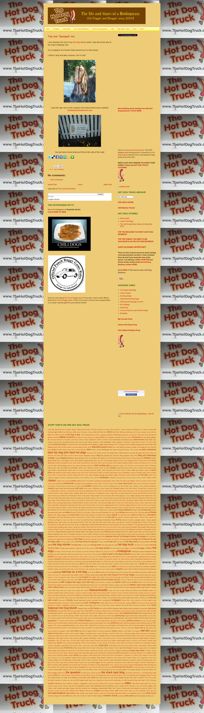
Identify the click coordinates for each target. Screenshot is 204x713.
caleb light (59, 468)
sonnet (95, 653)
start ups (61, 658)
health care (141, 532)
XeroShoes (83, 696)
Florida (153, 512)
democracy (56, 495)
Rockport (153, 636)
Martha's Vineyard (150, 587)
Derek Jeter (81, 495)
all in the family (145, 437)
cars (133, 470)
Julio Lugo (89, 569)
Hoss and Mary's (151, 536)
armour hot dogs (59, 444)
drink (154, 500)
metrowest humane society (107, 595)
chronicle (113, 477)
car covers (79, 470)
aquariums (127, 442)
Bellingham (105, 450)
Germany (50, 524)
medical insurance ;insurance (72, 593)
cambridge (73, 468)
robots (142, 636)
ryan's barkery (112, 640)
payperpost (52, 620)
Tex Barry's (84, 665)
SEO (67, 645)
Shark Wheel (113, 645)
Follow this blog (131, 394)
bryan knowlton (123, 463)
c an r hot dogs (128, 465)
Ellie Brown (79, 505)
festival (68, 512)
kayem (119, 569)
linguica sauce (66, 580)
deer (139, 493)
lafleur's (81, 575)
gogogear (141, 524)
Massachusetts (98, 590)
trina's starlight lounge (121, 677)
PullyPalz (103, 628)
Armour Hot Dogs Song (127, 325)
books (124, 458)
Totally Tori (149, 675)
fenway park (146, 510)
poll (125, 623)
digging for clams (124, 495)
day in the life (135, 491)
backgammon (139, 444)
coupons (51, 488)
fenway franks (136, 510)
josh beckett (62, 569)
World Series (151, 693)
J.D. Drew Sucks (106, 561)
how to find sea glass (95, 554)
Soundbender (102, 653)
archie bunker (135, 442)
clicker (59, 481)
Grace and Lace (107, 527)
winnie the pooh (151, 691)
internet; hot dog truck (105, 559)
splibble (65, 655)
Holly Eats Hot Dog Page (129, 299)
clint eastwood (66, 481)
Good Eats (124, 307)
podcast (91, 623)
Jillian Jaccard (149, 564)
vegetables (76, 683)
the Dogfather (81, 667)
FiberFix (78, 512)
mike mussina (88, 598)
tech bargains (135, 662)
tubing (65, 680)
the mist (71, 669)
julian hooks (70, 569)
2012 (109, 432)
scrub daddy (146, 643)
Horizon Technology (137, 536)
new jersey (143, 608)
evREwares (108, 507)
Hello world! (124, 218)
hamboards (139, 529)
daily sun (58, 491)
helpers (90, 534)
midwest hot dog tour (54, 598)
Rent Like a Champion (123, 633)
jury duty (95, 569)
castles (78, 472)
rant (141, 628)
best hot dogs (78, 452)
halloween (132, 529)
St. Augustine (126, 655)
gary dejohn (59, 522)
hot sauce (104, 551)
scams (59, 643)
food (68, 515)
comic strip (51, 483)
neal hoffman (104, 608)
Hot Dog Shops (126, 296)
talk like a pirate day (107, 662)
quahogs (112, 628)
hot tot (110, 551)
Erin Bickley (51, 507)
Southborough (111, 653)
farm (85, 510)
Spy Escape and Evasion (106, 655)
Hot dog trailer (95, 545)
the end (89, 667)
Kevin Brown (91, 572)
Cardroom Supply (95, 470)
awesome (128, 444)
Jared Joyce (129, 561)
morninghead (106, 600)
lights (148, 577)
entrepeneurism (110, 505)
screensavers (138, 643)
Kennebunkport (151, 569)
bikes (147, 453)
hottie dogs (67, 554)
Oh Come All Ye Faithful (94, 613)
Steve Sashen (127, 658)
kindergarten (112, 572)
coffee (113, 481)
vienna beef (144, 683)
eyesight (138, 507)
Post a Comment (56, 180)
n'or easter (80, 605)
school (83, 643)
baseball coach (106, 447)
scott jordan (111, 643)
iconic (105, 557)
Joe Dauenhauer (74, 566)
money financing (79, 600)
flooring (146, 512)
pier (141, 620)
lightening (143, 577)
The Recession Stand (88, 673)
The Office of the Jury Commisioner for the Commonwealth (106, 669)
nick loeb (95, 611)
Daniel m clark (65, 491)
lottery (70, 585)
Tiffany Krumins (91, 675)
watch (122, 686)
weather (150, 686)
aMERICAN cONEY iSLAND (98, 440)
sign (121, 648)
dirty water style (64, 498)
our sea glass (152, 615)
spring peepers (83, 655)
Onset (109, 615)
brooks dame (72, 463)
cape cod (136, 468)
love (73, 585)
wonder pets (103, 693)
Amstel (110, 440)
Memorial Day (134, 593)
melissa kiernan (101, 593)
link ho (81, 580)
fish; (110, 512)
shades (75, 645)
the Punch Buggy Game (74, 298)
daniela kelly (75, 491)
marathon (101, 587)
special (54, 655)
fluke (54, 515)
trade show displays (71, 677)
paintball (96, 618)
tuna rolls (70, 680)
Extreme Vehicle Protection (126, 507)
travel (93, 677)
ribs (74, 636)
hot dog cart (136, 539)
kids (97, 572)
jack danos (115, 561)
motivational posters (54, 603)
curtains (121, 488)
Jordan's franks (53, 569)
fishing (122, 512)
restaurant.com (144, 633)
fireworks (105, 512)
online (95, 615)
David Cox (101, 491)
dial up (103, 495)
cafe (54, 468)
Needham (116, 608)
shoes (75, 648)
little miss (90, 582)
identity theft (111, 557)
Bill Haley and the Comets (69, 455)
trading (80, 677)
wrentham (51, 696)
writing (64, 696)
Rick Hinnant (88, 636)
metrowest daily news (89, 595)
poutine (143, 623)
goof (56, 527)
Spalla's (149, 653)
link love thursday (106, 580)
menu (50, 595)
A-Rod (83, 435)
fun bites (70, 520)
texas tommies (114, 665)
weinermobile (103, 688)
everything (88, 507)
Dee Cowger (110, 493)
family (68, 510)
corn (141, 486)
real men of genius (85, 631)
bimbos (81, 455)
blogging (63, 458)
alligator (153, 437)
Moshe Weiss (126, 600)
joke (114, 566)
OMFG (77, 615)
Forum (142, 29)
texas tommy (124, 665)
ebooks (114, 503)
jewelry (132, 564)
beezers (94, 450)
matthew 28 (128, 590)
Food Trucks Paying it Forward (91, 515)
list (59, 582)
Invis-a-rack (152, 559)
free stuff (111, 517)
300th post (123, 432)
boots (138, 458)
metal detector (71, 595)
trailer (89, 677)
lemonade (117, 577)
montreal (95, 600)
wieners (112, 691)
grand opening (126, 527)
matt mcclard (120, 590)
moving (82, 603)
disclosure (73, 498)
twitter (91, 680)
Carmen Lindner (126, 470)
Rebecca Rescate (98, 631)
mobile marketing (139, 598)
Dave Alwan (94, 491)
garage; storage (146, 520)
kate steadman (111, 569)
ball (62, 447)
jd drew (67, 564)
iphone (57, 561)
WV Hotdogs (125, 304)
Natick (153, 605)
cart (136, 470)
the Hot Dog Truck (106, 667)
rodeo (57, 638)
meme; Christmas (123, 593)
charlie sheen (146, 472)
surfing (145, 660)
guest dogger (87, 529)
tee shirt (59, 665)
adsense (103, 435)
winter (72, 693)
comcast (149, 481)
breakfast (131, 460)
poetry (96, 623)
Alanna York (91, 437)
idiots (117, 557)
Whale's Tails (152, 688)
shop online (82, 648)
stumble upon (67, 660)
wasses (117, 686)
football (114, 515)
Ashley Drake (78, 444)
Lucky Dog (82, 585)
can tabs (106, 468)
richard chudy (79, 636)
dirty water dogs (53, 498)
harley (102, 532)
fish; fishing (115, 512)
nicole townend (126, 611)
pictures (137, 620)
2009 (97, 432)
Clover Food (85, 481)
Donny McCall (110, 500)
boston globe (74, 460)
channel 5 (133, 472)
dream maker (138, 500)
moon (100, 600)
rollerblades (92, 638)
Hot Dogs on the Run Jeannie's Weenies (88, 551)
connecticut (145, 483)
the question (73, 672)
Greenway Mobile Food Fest (56, 529)
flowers (50, 515)
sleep (63, 650)
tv (78, 680)
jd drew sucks (74, 564)
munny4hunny (121, 603)
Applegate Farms (110, 442)
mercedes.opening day (59, 595)
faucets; (105, 510)
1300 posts (69, 432)
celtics (120, 472)
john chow (90, 566)
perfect (108, 620)
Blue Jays (88, 458)
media (61, 593)
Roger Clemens (64, 638)
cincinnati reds (120, 477)
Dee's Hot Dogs (120, 493)
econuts (141, 503)
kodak (149, 572)
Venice (106, 683)
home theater (80, 536)
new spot (60, 611)
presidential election (68, 625)
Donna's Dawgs (100, 500)
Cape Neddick (52, 470)
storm (150, 658)
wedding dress (86, 688)
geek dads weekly (101, 522)
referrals (76, 633)
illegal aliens (134, 557)
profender (51, 628)
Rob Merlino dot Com (124, 636)
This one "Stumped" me (61, 36)
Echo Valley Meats (127, 503)
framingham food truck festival (58, 517)
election (65, 505)
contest (87, 486)
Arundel (70, 444)
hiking (123, 534)
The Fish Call (96, 667)
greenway (153, 527)
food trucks (75, 515)
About (135, 29)
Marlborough (140, 587)
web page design (68, 688)
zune (152, 696)
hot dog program (144, 542)
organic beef (129, 615)
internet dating (81, 559)
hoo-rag (93, 536)
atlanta (90, 444)
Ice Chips (99, 557)
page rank (87, 618)
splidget (70, 655)
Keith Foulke (133, 569)
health (135, 532)
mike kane (72, 598)
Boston (147, 458)
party (146, 618)
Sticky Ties (136, 658)
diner (143, 495)
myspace (73, 605)
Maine (133, 585)
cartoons (146, 470)
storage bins (144, 658)
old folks (116, 613)
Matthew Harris (137, 590)
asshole (85, 444)
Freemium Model (128, 517)
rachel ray (124, 628)
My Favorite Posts (125, 319)
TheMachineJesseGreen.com (79, 110)
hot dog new (121, 542)
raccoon (117, 628)
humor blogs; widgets (60, 557)
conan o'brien (97, 483)
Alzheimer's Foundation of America (68, 440)
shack (71, 645)
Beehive (83, 450)
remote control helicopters (100, 633)
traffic (84, 677)
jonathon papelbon (150, 566)
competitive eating (79, 483)
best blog (138, 450)
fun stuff (84, 520)
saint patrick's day (123, 640)
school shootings (91, 643)
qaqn (107, 628)
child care (134, 475)
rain (132, 628)
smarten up (94, 650)
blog (98, 455)
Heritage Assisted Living (100, 534)
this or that (61, 675)
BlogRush (70, 458)
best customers (149, 449)
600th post (58, 435)
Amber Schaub (84, 440)
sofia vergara (64, 653)
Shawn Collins (133, 645)
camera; (90, 468)
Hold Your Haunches (138, 534)
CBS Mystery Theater (126, 208)
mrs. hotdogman (92, 603)
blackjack (87, 455)
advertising (117, 435)
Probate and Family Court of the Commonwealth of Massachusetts (133, 625)
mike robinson (97, 598)
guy (117, 529)
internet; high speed (92, 559)
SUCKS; (83, 660)
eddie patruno (148, 503)
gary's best (66, 522)
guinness (109, 529)
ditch (97, 498)
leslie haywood (134, 577)
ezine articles (145, 507)
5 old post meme (146, 432)
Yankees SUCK (110, 695)
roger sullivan (74, 638)
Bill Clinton (57, 455)
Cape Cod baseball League (147, 468)
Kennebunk (141, 569)
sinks (145, 648)
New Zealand (85, 611)
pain (92, 618)
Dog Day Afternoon (132, 498)
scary (64, 643)
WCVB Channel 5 (130, 686)
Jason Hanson (137, 561)
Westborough (126, 688)
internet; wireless (130, 559)
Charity (139, 472)
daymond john (144, 491)
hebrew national (53, 534)
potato (138, 623)
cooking (111, 486)
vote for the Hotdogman (77, 686)
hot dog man (111, 542)
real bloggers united (64, 631)
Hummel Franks (150, 554)
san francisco (134, 640)
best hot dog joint (58, 452)
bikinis (152, 453)
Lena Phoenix (125, 577)
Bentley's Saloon (129, 450)
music (133, 603)
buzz (92, 465)
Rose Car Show (117, 638)
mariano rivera (108, 587)
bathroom (123, 447)
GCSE (86, 522)
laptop (97, 575)
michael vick (129, 595)
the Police (149, 669)
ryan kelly (104, 640)
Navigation (56, 29)
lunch (88, 585)
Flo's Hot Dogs (139, 512)
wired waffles (89, 693)
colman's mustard (140, 481)
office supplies (81, 613)
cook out (105, 486)
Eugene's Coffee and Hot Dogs (71, 507)
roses (125, 638)
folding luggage (62, 515)
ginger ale (88, 524)
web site (78, 688)
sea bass (50, 645)
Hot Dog (78, 539)
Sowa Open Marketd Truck (138, 653)
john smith (108, 566)
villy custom (152, 683)
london (140, 582)
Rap (147, 628)
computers (89, 483)
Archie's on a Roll (146, 442)
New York (67, 611)
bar (65, 447)
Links (112, 29)
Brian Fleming (138, 460)
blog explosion (125, 455)
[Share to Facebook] (60, 166)
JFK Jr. (137, 564)
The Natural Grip (80, 669)
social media (52, 653)
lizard (113, 582)
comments (58, 483)
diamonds (108, 495)
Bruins (96, 463)
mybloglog (65, 605)
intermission (66, 559)
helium (85, 534)
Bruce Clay (89, 463)
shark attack (94, 645)
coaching (97, 481)
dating (88, 491)
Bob (99, 458)
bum (52, 465)
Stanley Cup (146, 655)
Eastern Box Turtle (95, 503)
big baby (132, 453)
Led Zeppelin (84, 577)
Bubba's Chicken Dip (134, 463)
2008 (94, 432)
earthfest (86, 503)
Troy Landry (152, 677)
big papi (138, 453)
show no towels (91, 648)
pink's (154, 620)
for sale (120, 515)
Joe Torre (82, 566)
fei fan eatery (113, 510)
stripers (56, 660)
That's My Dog (148, 665)
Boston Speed (83, 460)
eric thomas (152, 505)
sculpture (61, 169)
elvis (84, 505)
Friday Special (149, 517)
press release (80, 625)
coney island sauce (125, 483)
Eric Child (119, 505)
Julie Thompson (80, 569)
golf (145, 524)
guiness (102, 529)
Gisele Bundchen (100, 524)
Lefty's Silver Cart (102, 577)
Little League (66, 582)
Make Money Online (123, 29)
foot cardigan (107, 515)
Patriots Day (152, 618)
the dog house (71, 667)
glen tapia (110, 524)
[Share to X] (58, 166)
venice (101, 683)
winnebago (142, 691)
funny (118, 520)
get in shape (57, 524)
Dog (123, 498)
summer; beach (108, 660)
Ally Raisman (52, 440)
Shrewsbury (99, 648)
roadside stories (103, 636)
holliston (153, 534)
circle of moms (141, 477)
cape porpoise (62, 470)
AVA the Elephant (119, 444)
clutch (92, 481)
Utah (143, 680)
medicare (85, 593)
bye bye (112, 465)
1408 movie (76, 432)
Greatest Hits (66, 29)
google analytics (68, 527)
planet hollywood (69, 623)
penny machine (96, 620)
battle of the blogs (138, 447)
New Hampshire (134, 608)
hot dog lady (102, 542)
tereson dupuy (73, 665)
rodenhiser (51, 638)
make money (141, 585)
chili (138, 475)
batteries (129, 447)
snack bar (107, 650)
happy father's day (82, 532)
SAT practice (143, 640)
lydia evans (94, 585)
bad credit (152, 444)
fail (49, 510)
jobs (67, 566)
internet (73, 559)
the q (63, 673)
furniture (125, 520)
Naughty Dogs (82, 608)
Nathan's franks (146, 605)
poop (128, 623)
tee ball (53, 665)
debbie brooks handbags (71, 493)
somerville (85, 653)
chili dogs (144, 475)
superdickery (125, 660)
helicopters (79, 534)
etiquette (58, 507)
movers (72, 603)
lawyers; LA (51, 577)
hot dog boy (115, 539)
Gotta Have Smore (96, 527)
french (142, 517)
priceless (101, 625)
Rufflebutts (152, 638)
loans (117, 582)
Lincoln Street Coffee (54, 580)
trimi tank (111, 677)
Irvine (70, 561)
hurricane (75, 557)
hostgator (51, 539)
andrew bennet (139, 440)
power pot (149, 623)
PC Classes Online (63, 620)
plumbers (85, 623)
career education (107, 470)
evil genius (101, 507)
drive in (50, 503)
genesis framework (126, 522)
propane (74, 628)
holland (148, 534)
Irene (66, 561)
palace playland (104, 618)
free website (119, 517)
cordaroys (136, 486)
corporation (146, 486)
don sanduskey (80, 500)
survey (150, 660)
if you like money (125, 557)
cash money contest (69, 472)
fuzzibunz (131, 520)
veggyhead (83, 683)
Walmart (104, 686)
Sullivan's (89, 660)
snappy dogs (134, 650)
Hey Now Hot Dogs (114, 534)
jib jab (142, 564)
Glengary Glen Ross (119, 524)
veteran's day (119, 683)
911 (63, 435)
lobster (129, 582)
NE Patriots (95, 608)
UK (112, 680)
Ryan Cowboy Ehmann (93, 640)
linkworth (54, 582)
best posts (90, 453)
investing (146, 559)
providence (89, 628)
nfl (90, 611)
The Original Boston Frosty (136, 669)
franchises (72, 517)
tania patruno (118, 662)
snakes (118, 650)
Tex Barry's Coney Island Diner (98, 665)
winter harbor (79, 693)
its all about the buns (94, 561)
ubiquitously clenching (103, 680)
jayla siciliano (60, 564)
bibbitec (116, 453)
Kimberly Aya (103, 572)
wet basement (135, 688)
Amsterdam (116, 440)
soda (57, 653)
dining (147, 495)
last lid (141, 575)
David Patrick (118, 491)
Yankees (100, 696)
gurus (114, 529)
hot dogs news (70, 551)
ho (126, 534)
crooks (90, 488)
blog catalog (105, 455)
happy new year (94, 532)
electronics (71, 505)
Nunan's (60, 613)
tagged (97, 662)
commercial (68, 483)
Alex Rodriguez (109, 437)
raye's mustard (52, 631)
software (70, 653)
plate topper (78, 623)
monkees (88, 600)
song (91, 653)
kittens (137, 572)
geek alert (92, 522)
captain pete (71, 470)
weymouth (144, 688)
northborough (52, 613)
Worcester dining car (122, 693)
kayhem (125, 569)
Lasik (137, 575)
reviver (62, 636)
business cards (86, 465)
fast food (90, 510)
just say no (102, 569)
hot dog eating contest (68, 542)
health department (150, 532)
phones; (123, 620)
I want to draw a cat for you (87, 557)
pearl (76, 620)
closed (73, 481)
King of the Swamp (122, 572)
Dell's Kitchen (148, 493)
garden (153, 520)
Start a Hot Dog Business (81, 29)
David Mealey (109, 491)
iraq (63, 561)
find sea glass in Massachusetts (92, 512)
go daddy (129, 524)
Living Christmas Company (102, 582)
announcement (57, 442)
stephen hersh (86, 658)
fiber (74, 512)
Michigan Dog (144, 595)
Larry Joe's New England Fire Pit (111, 575)
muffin (114, 603)
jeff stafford (92, 564)
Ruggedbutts (52, 640)
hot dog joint (93, 542)
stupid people (76, 660)
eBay (109, 503)
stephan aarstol (76, 658)
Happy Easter (71, 532)
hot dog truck (126, 544)
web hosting (57, 688)
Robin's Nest (136, 636)
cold (128, 481)
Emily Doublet (91, 505)
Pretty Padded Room (91, 625)
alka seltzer (128, 437)
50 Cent (153, 432)
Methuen (79, 595)
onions (91, 615)
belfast (99, 450)
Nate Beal (125, 605)
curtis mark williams (131, 488)
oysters (81, 618)
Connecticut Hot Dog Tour (134, 150)
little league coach (79, 582)
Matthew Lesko (148, 590)
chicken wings (113, 475)
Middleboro (152, 595)
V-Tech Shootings (150, 680)
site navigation (151, 648)
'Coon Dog (51, 429)
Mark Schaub (124, 587)
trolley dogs (133, 677)
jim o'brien (55, 566)
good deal (150, 524)
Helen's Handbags (69, 534)
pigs (150, 620)
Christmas (104, 477)
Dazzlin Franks (59, 493)
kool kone (55, 575)
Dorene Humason (120, 500)
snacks (113, 650)
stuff (60, 660)
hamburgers (148, 529)
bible (120, 453)
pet (112, 620)
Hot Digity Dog (69, 539)
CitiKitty (149, 477)
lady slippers (75, 575)
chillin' (150, 475)
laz (57, 577)
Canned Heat (128, 468)
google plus (77, 527)
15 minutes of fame (87, 432)
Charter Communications (59, 475)
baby (133, 444)
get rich (64, 524)
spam (154, 653)
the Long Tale (149, 667)
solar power (78, 653)
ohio (104, 613)
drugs (69, 503)
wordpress (133, 693)
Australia (111, 444)
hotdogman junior (138, 551)
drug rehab (63, 503)
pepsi (103, 620)
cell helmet (106, 472)
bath (117, 447)
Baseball (96, 447)
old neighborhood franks (129, 613)
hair (122, 529)
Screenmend (129, 643)
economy (136, 503)
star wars (153, 655)
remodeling (88, 633)
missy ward (121, 598)
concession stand (107, 483)
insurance (58, 559)
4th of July (137, 432)
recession (107, 631)
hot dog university (89, 548)
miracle (110, 598)
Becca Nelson (76, 450)
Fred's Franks (96, 517)
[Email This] (54, 166)
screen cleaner (120, 643)
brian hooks (147, 460)
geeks (110, 522)
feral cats (62, 512)
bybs (108, 465)
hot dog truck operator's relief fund (71, 548)
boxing (91, 460)
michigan (136, 595)
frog (54, 520)
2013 (114, 432)
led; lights (92, 577)
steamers (68, 658)
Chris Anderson (85, 477)
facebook (153, 507)
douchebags (130, 500)
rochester (147, 636)
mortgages (116, 600)
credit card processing (66, 488)
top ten (138, 675)
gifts (83, 524)
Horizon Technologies (121, 536)
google (60, 527)
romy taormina (107, 638)
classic (52, 480)
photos (130, 620)
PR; (55, 625)
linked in (153, 580)
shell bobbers (143, 645)
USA (125, 680)
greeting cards (70, 529)
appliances (120, 442)
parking (130, 618)
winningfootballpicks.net (59, 693)
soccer (154, 650)
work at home (141, 693)
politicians (114, 623)
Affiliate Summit (66, 437)
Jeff (80, 564)
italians (84, 561)
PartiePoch (136, 618)
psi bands (96, 628)
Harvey (107, 532)
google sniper (85, 527)
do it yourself (104, 498)
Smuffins (101, 650)
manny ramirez (80, 587)
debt (81, 493)
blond (76, 458)
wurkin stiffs (72, 696)
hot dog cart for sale (148, 539)
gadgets (137, 520)
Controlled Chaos (97, 486)
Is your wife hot (76, 561)
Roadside (123, 313)
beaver (69, 450)
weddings (94, 688)
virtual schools (57, 686)
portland (133, 623)
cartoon (141, 470)
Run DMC (77, 640)
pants (112, 618)
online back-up (102, 615)
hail (120, 529)
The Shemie (129, 673)
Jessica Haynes (124, 564)
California (66, 468)
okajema (110, 613)
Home (48, 29)
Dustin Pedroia (78, 503)
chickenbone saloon (124, 475)
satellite (150, 640)
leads (72, 577)
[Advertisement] (136, 55)
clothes (78, 481)
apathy (101, 442)
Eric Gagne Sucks (128, 505)
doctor (111, 498)
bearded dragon (62, 450)
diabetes (97, 495)
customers (150, 488)
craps (57, 488)
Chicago (96, 475)
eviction (94, 507)
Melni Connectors (112, 593)
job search (62, 566)
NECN (110, 608)
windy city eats (133, 691)
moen (147, 598)
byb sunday (100, 465)
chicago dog (103, 475)
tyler (94, 680)
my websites (58, 605)
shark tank (103, 645)
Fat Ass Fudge (98, 510)
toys (62, 677)
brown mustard (81, 463)
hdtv (126, 532)
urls (123, 680)
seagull (63, 645)
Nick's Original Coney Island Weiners (109, 611)
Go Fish (135, 524)
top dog (132, 675)
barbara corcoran (72, 447)
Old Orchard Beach (145, 613)
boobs (119, 458)
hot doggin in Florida (129, 548)
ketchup (57, 572)
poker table (106, 623)
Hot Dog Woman (115, 548)
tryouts (57, 680)
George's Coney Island (149, 522)
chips (56, 477)
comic (154, 481)
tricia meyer (103, 677)
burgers (78, 465)
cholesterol (69, 477)
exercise (115, 507)
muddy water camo (106, 603)
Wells (110, 688)
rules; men (69, 640)
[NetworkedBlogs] (131, 392)
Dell (142, 493)
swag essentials (68, 662)
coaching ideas (106, 481)
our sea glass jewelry (54, 618)
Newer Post (52, 184)
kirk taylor (131, 572)
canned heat (120, 468)
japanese (122, 561)
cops (130, 486)
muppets (128, 603)
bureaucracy (71, 465)
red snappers (136, 631)
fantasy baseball (79, 510)
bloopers (82, 458)
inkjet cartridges (151, 557)
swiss (85, 662)
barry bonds (87, 447)
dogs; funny (56, 500)
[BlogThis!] (56, 166)
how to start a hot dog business (116, 554)
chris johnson (95, 477)
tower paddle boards (54, 677)
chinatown (51, 477)
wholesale (51, 691)
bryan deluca (113, 463)
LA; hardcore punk (64, 575)
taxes (129, 662)
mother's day (151, 600)
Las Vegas (130, 575)
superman (139, 660)
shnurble (60, 648)
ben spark (113, 450)
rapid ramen (152, 628)
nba (89, 608)
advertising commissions (129, 435)
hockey (129, 534)
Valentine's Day (60, 683)
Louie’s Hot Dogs (126, 221)
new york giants (76, 611)
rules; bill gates (61, 640)
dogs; (50, 500)
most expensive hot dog (139, 600)
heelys (61, 534)
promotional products (60, 628)
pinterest (50, 623)
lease (76, 577)
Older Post (108, 184)
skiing (54, 650)
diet (117, 495)
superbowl (117, 660)
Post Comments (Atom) (67, 189)
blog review (133, 455)
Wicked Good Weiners (77, 691)
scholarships (76, 643)
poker (101, 623)
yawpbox (120, 696)
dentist (62, 495)
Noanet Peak (142, 611)
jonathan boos (138, 566)
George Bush (136, 522)
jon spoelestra (121, 566)
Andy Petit (148, 440)
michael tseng (120, 595)
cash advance (57, 472)
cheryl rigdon (89, 475)
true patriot (51, 680)
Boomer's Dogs (131, 458)
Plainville (60, 623)
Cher (82, 475)
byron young (119, 465)
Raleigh (136, 628)
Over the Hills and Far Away (70, 618)
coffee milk (119, 481)
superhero (133, 660)
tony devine (107, 675)
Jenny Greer (101, 564)
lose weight (57, 585)
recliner (120, 631)
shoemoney (68, 648)
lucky (77, 585)
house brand (75, 554)
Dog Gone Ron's (144, 498)
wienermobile (105, 691)
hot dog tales (86, 545)
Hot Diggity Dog (59, 539)
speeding (60, 655)
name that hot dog (99, 605)
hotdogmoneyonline (54, 554)
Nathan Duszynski (134, 605)
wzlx (78, 696)
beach (54, 450)
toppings (143, 675)
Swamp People (78, 662)
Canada (113, 468)
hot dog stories (61, 544)
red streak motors (68, 633)
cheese (69, 475)
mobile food (129, 598)
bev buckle (97, 453)
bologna (103, 458)
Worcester (110, 693)
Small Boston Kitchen (83, 650)
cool (55, 169)
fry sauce (63, 520)
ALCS (102, 437)
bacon (147, 444)
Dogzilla (63, 500)
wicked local (90, 691)
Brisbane (58, 463)
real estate (74, 631)
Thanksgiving (138, 665)
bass (114, 447)
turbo (74, 680)
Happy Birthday (61, 532)
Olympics (71, 615)
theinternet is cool (138, 673)
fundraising (98, 520)
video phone (135, 683)
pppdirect (50, 625)
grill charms (79, 529)
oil (107, 613)
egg (61, 505)
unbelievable (117, 680)
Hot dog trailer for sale (109, 545)
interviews (138, 559)
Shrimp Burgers (109, 648)
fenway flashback (124, 510)
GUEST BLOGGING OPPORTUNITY (132, 247)
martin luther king (53, 590)
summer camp (98, 660)
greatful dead (145, 527)
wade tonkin (90, 686)
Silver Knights (127, 648)
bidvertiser (126, 453)
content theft (80, 486)
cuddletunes (96, 488)
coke (124, 481)
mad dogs (104, 585)
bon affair (109, 458)
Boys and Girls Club (100, 460)
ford (125, 515)
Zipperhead (136, 696)
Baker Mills (57, 447)
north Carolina (151, 611)
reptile (137, 633)
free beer (104, 517)
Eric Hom (138, 505)
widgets (97, 691)
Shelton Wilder (151, 645)
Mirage (115, 598)
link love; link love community (141, 580)
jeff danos (86, 564)
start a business (53, 658)
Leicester (111, 577)
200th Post (103, 432)
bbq (152, 447)
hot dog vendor (103, 548)
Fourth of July (136, 515)
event (83, 507)
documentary (118, 498)
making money (58, 587)
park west (124, 618)
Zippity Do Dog (146, 696)
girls (93, 524)
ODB (74, 613)
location (135, 582)
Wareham (110, 686)
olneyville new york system (59, 615)
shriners (116, 648)
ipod (60, 561)
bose (142, 458)
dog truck (153, 498)
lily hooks (153, 577)
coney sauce (137, 483)
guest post (96, 529)
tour (155, 675)
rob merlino (113, 636)
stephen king (95, 658)
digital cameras (136, 495)
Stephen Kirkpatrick (107, 658)
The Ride (98, 673)
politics (121, 623)
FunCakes (90, 520)
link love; (117, 580)
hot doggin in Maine (144, 548)
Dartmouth (82, 491)
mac (99, 585)
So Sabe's (148, 650)
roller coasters (84, 638)
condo (115, 483)
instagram (51, 559)
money (70, 600)
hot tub (114, 551)
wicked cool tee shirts (62, 691)
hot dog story (76, 545)
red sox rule (57, 633)
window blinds (123, 691)
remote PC (112, 633)
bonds (114, 458)
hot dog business (125, 539)
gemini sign (115, 522)
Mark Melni (116, 587)
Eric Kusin (144, 505)
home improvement (61, 536)
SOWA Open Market (122, 653)
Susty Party (55, 662)
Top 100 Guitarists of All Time (120, 675)
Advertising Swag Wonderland (146, 435)
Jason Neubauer (147, 561)
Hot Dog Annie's (107, 539)
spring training (93, 655)
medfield (56, 593)
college (132, 481)
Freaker (88, 517)
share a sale (82, 645)
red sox (145, 630)
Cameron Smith (98, 468)
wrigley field (57, 696)
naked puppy (88, 605)
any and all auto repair (84, 442)
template (65, 665)
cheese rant (77, 475)
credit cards (78, 488)
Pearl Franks (85, 620)
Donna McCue (90, 500)
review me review (54, 636)
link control (74, 580)
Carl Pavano (116, 470)
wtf (67, 696)
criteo (85, 488)
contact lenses (70, 486)
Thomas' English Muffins (72, 675)
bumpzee (64, 465)
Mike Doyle (65, 598)
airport (80, 437)
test (79, 665)
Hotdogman (124, 551)
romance (99, 638)
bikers (144, 453)
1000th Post (61, 432)
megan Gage (92, 593)
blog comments (114, 455)
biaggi (111, 453)
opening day (120, 615)
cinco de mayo (131, 477)
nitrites (133, 611)
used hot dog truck (134, 680)
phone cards (117, 620)
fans (71, 510)
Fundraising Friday (108, 520)
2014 (117, 432)
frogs (58, 520)
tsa (61, 680)
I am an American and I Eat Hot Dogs (134, 310)
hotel (62, 554)
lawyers (154, 575)
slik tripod (68, 650)
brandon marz (122, 460)
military (105, 598)
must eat (139, 603)
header (130, 532)
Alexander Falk (119, 437)
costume (153, 486)
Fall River (63, 510)
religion (82, 633)
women (96, 693)
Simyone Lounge (137, 648)
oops (113, 615)
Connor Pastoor (61, 486)
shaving (126, 645)
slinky (74, 650)
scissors (99, 643)
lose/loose (64, 585)
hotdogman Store (150, 551)
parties (142, 618)
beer (89, 449)
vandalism (69, 683)
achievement (89, 435)
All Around (136, 437)
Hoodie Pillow (101, 536)
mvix (143, 603)
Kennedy (50, 572)
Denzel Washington (71, 495)
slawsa (59, 650)
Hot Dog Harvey (81, 542)
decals (86, 493)
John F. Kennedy (99, 566)
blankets (93, 455)
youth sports (128, 696)
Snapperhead (125, 650)
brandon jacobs (112, 460)
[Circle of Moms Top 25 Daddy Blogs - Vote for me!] (137, 416)
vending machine (93, 683)
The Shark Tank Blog (128, 290)
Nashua (118, 605)
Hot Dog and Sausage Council (131, 302)
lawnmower (147, 575)
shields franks (52, 648)
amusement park (126, 440)
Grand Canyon (117, 527)
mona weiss (62, 600)
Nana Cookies (110, 605)
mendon (141, 593)
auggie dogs (103, 444)
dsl (72, 503)
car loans (86, 470)
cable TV (147, 465)
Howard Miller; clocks (138, 554)
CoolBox (126, 486)
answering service (69, 442)
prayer (59, 625)
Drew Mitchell (148, 500)
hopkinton (109, 536)
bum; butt (57, 465)
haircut (126, 529)
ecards (118, 503)
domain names (70, 500)
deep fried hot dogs (131, 493)
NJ (137, 611)
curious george (104, 488)
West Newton (117, 688)
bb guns (147, 447)
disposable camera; (90, 498)
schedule (69, 643)
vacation (51, 683)
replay (133, 633)
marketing (132, 587)
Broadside (64, 463)
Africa (75, 437)
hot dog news (131, 541)
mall (65, 587)
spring (76, 655)
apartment (96, 442)
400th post (130, 432)
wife (116, 691)
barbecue (81, 447)
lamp (92, 575)
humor (51, 556)
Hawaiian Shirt (120, 532)
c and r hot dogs (139, 465)
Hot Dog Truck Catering (142, 545)
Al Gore (84, 437)
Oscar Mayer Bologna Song (129, 330)
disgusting (80, 498)
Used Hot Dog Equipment (100, 29)
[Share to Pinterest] (62, 166)
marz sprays (68, 590)
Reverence (153, 633)
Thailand (130, 665)
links (49, 582)
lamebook (87, 575)
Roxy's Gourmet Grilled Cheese (138, 638)
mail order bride (125, 585)
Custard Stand (142, 488)
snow (142, 650)
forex (128, 515)
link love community (91, 580)
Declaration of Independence (97, 493)
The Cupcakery (61, 667)
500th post (51, 435)
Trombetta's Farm (142, 677)
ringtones (95, 636)
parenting (117, 618)
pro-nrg (107, 625)
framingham (151, 515)
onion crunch (84, 615)
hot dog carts (54, 541)
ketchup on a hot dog (74, 571)
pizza (55, 623)
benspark (120, 450)
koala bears (143, 572)
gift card (78, 524)
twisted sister (83, 680)
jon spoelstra (130, 566)
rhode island (68, 636)
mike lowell (80, 598)
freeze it (137, 517)
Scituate (105, 643)
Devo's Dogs (90, 495)
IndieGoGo (142, 557)
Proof (69, 628)
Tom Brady (99, 675)
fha (72, 512)
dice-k (114, 495)
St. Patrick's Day (136, 655)
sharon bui (120, 645)
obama (70, 613)
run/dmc (82, 640)
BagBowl (50, 447)
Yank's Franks (125, 293)
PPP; (154, 623)
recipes (114, 631)
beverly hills (105, 453)
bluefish (94, 458)
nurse (65, 613)
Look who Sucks (148, 582)
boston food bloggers (63, 460)
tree (97, 677)
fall (58, 510)
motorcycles (65, 603)
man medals (71, 587)
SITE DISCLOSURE (126, 202)
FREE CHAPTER (142, 260)
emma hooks (100, 505)
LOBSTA (124, 582)
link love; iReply (126, 580)
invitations (51, 561)
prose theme (81, 628)
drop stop (56, 503)
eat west (104, 503)
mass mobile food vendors (80, 590)
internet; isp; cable (118, 559)
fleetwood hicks (130, 512)
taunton (124, 662)
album (97, 437)
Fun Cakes (76, 520)
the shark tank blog (112, 672)
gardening (51, 522)
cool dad (120, 486)
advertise (110, 435)
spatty (50, 655)
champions (126, 472)
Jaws (54, 564)
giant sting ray (71, 524)
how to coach (83, 554)
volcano (65, 686)
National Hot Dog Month (62, 607)
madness (111, 585)
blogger (57, 458)
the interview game (138, 667)
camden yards (82, 468)
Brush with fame (103, 463)
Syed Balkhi (91, 662)
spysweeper (118, 655)
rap (144, 628)
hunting (70, 557)
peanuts (71, 620)
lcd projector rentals (64, 577)
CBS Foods (84, 472)
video (127, 683)
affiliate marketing (53, 437)
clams (154, 477)
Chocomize (62, 477)
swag (61, 662)
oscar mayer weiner (140, 615)
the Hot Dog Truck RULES (122, 667)
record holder (127, 631)
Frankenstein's (80, 517)
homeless (88, 536)
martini (61, 590)
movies (77, 603)
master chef (112, 590)
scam (55, 643)
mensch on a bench (150, 593)
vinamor (50, 686)
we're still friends (141, 686)
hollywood (51, 536)
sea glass (57, 645)
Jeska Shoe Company (112, 564)
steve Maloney (118, 658)
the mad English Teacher (59, 669)
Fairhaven (53, 510)
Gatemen (81, 522)
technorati (143, 662)
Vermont (111, 683)
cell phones (114, 472)
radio (129, 628)
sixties (50, 650)
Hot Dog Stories (79, 42)
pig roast (146, 620)
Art (67, 444)
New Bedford (124, 608)
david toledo (127, 491)
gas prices (74, 522)
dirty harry (153, 495)
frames (144, 515)
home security (71, 536)
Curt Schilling (114, 488)
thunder (83, 675)
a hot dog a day (72, 434)
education (55, 505)
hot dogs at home (60, 551)
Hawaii (112, 532)
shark (88, 645)
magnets (117, 585)
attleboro (95, 444)
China (154, 475)
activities (97, 435)
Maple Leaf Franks (91, 587)
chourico (76, 477)
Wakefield (98, 686)
